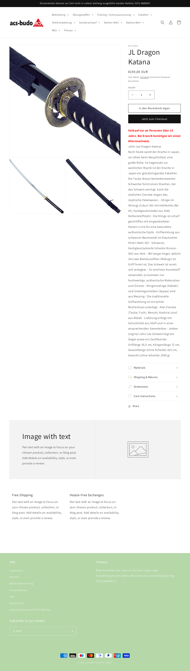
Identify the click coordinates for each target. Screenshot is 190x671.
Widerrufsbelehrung (21, 583)
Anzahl (131, 87)
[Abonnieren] (72, 631)
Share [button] (135, 406)
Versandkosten (18, 590)
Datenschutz (16, 603)
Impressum (16, 570)
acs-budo (89, 662)
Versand (144, 77)
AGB (11, 596)
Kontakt (14, 577)
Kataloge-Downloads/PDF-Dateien (29, 609)
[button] (60, 15)
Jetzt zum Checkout (154, 119)
